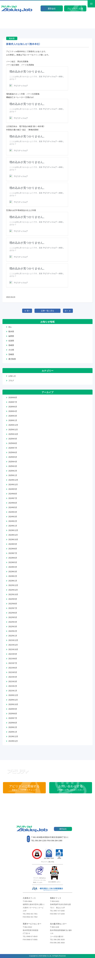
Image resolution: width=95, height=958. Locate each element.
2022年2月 (12, 631)
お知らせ (12, 376)
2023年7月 (12, 553)
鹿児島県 (12, 359)
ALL (10, 326)
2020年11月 (13, 699)
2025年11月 (13, 429)
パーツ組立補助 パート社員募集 (21, 64)
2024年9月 (12, 489)
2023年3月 (12, 571)
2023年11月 (13, 534)
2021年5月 (12, 672)
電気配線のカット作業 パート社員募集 (23, 93)
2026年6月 (12, 406)
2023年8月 (12, 548)
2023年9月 (12, 544)
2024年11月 (13, 484)
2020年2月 (12, 727)
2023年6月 (12, 557)
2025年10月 (13, 434)
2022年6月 (12, 612)
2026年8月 (12, 397)
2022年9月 (12, 599)
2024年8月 (12, 493)
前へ (28, 310)
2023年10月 (13, 539)
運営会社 (52, 8)
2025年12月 (13, 425)
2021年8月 (12, 658)
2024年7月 (12, 498)
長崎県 (11, 345)
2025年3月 (12, 466)
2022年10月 (13, 594)
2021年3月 (12, 681)
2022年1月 (12, 635)
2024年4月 (12, 512)
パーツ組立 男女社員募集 (18, 61)
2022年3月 (12, 626)
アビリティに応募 (75, 8)
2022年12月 (13, 585)
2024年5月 (12, 507)
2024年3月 (12, 516)
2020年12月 (13, 695)
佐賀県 (11, 340)
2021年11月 (13, 644)
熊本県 (11, 331)
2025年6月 (12, 452)
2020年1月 (12, 731)
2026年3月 (12, 415)
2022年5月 (12, 617)
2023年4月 (12, 567)
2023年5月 (12, 562)
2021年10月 (13, 649)
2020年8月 (12, 713)
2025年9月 (12, 438)
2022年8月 (12, 603)
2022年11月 (13, 589)
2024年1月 (12, 525)
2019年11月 (13, 741)
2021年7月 (12, 663)
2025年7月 (12, 447)
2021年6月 (12, 667)
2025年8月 (12, 443)
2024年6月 (12, 502)
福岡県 (11, 336)
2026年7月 (12, 402)
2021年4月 (12, 676)
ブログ (11, 380)
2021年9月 (12, 654)
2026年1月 (12, 420)
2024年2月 (12, 521)
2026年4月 (12, 411)
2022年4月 (12, 622)
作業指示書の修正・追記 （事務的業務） (22, 129)
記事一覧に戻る (47, 310)
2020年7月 (12, 718)
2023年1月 (12, 580)
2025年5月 (12, 457)
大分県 (11, 349)
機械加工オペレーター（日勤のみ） (20, 97)
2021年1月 (12, 690)
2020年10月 (13, 704)
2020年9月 (12, 709)
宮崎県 (11, 354)
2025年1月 (12, 475)
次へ (66, 310)
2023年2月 (12, 576)
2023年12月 (13, 530)
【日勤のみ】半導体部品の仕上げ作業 (21, 210)
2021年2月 (12, 686)
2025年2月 (12, 470)
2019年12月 (13, 736)
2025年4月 (12, 461)
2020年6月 (12, 722)
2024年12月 (13, 480)
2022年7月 (12, 608)
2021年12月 (13, 640)
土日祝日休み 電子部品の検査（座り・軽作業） (25, 126)
